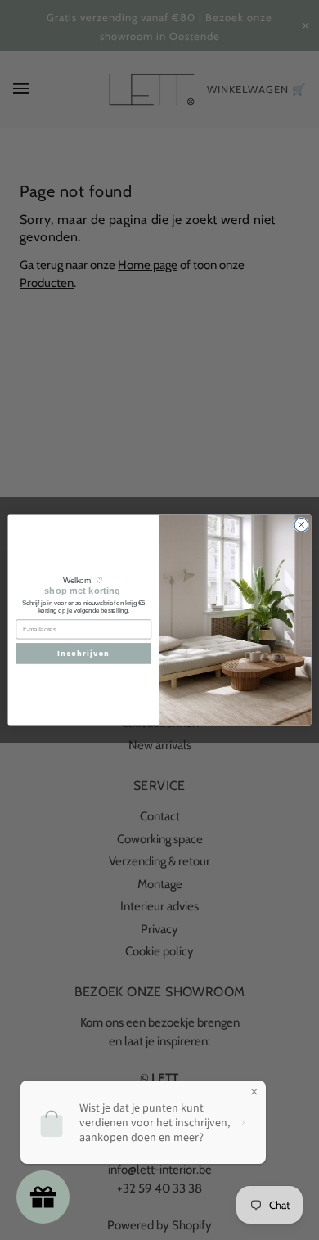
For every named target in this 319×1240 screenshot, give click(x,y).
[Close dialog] (301, 525)
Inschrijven (83, 653)
